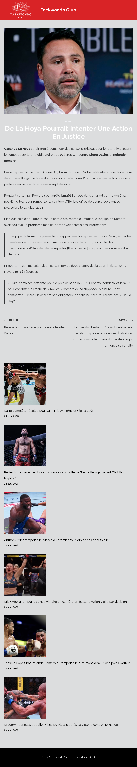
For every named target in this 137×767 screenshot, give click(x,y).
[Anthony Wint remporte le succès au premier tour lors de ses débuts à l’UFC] (68, 513)
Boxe (68, 121)
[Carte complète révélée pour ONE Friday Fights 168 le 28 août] (68, 384)
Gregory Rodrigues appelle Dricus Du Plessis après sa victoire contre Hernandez (61, 724)
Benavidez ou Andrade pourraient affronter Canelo (34, 327)
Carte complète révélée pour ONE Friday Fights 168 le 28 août (48, 410)
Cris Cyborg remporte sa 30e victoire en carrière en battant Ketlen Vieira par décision (65, 601)
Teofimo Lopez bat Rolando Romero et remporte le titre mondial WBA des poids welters (67, 663)
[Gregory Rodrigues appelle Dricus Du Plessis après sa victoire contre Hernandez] (68, 698)
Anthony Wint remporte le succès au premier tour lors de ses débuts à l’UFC (58, 540)
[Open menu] (130, 10)
